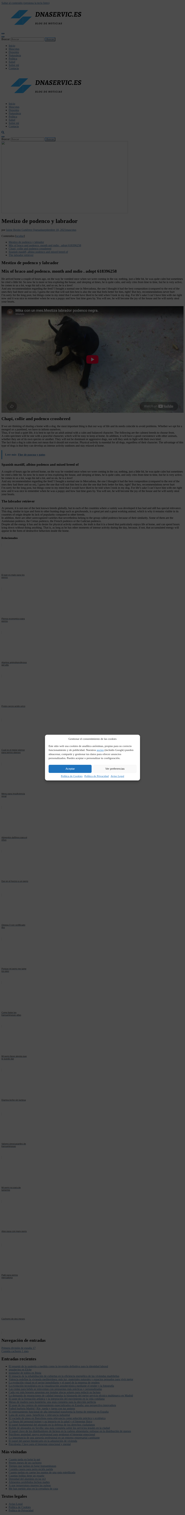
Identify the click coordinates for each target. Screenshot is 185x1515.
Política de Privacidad (96, 776)
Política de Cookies (72, 776)
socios (100, 750)
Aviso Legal (117, 776)
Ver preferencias (115, 768)
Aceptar (70, 768)
